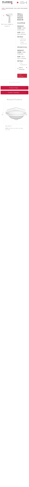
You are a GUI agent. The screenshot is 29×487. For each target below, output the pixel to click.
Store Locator (20, 75)
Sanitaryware (9, 8)
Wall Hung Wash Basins (20, 8)
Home (3, 8)
